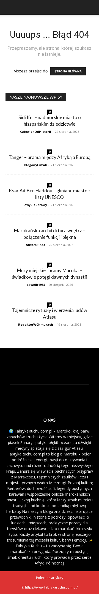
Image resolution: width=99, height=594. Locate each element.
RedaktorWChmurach (35, 324)
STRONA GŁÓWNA (68, 71)
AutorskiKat (35, 245)
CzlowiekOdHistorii (35, 132)
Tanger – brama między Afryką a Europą (49, 157)
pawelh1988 (35, 285)
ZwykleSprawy (35, 205)
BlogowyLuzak (35, 165)
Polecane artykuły (49, 577)
